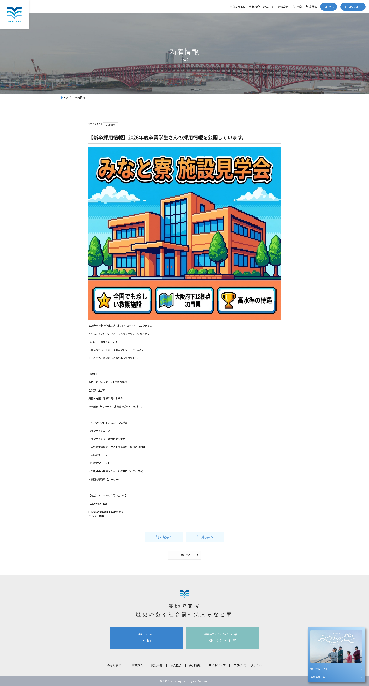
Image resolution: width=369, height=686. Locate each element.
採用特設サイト (319, 669)
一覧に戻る (184, 555)
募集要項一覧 (317, 677)
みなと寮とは (237, 6)
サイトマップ (217, 665)
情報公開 (283, 6)
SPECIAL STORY (222, 638)
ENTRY (146, 638)
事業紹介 (254, 6)
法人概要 (176, 665)
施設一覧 (268, 6)
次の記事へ (204, 536)
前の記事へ (164, 536)
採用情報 (297, 6)
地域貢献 (311, 6)
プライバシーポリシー (248, 665)
